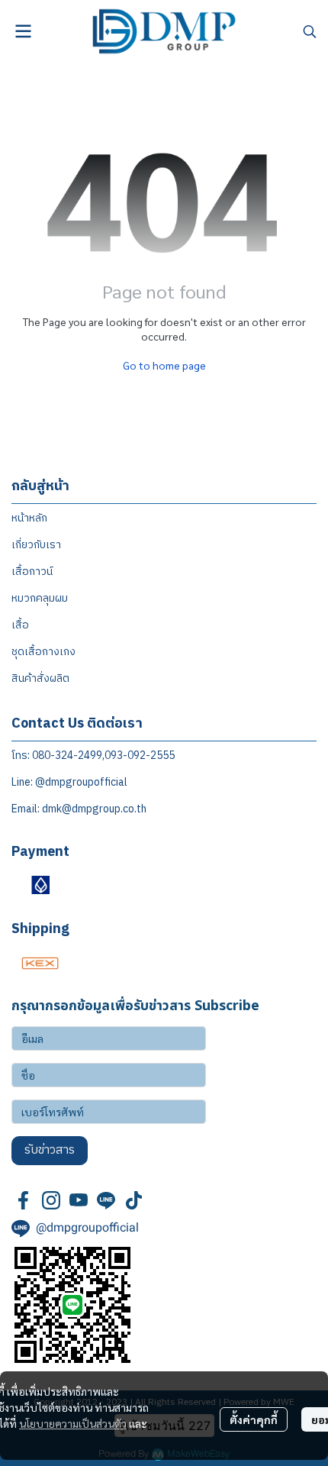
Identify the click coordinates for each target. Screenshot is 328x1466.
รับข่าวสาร (49, 1150)
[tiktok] (133, 1200)
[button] (309, 31)
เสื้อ (20, 625)
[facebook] (23, 1200)
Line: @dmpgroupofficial (69, 782)
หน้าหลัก (29, 518)
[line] (106, 1200)
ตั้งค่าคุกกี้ (254, 1419)
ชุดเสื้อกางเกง (43, 651)
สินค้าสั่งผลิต (40, 678)
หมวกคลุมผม (39, 598)
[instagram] (51, 1200)
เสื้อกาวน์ (32, 571)
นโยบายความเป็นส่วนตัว (73, 1423)
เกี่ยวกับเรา (36, 545)
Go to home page (164, 365)
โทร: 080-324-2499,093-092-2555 (93, 755)
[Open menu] (23, 31)
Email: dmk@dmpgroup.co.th (78, 809)
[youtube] (78, 1200)
